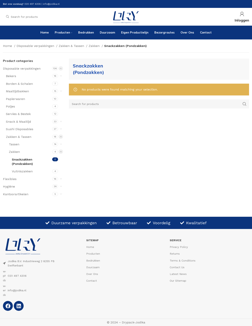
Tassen (14, 144)
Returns (175, 253)
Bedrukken (93, 260)
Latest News (178, 274)
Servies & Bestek (18, 114)
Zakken (95, 46)
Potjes (10, 106)
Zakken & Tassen (72, 46)
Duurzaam (93, 267)
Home (8, 46)
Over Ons (92, 274)
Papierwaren (15, 99)
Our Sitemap (178, 280)
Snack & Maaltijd (18, 121)
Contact (91, 280)
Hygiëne (9, 186)
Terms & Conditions (182, 260)
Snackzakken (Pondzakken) (22, 162)
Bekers (11, 76)
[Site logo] (126, 16)
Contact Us (177, 267)
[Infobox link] (242, 16)
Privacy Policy (179, 246)
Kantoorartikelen (15, 194)
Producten (93, 253)
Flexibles (10, 179)
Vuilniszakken (22, 171)
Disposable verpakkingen (36, 46)
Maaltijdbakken (17, 91)
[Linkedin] (19, 306)
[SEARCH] (244, 103)
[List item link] (36, 275)
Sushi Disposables (19, 129)
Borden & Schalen (19, 84)
